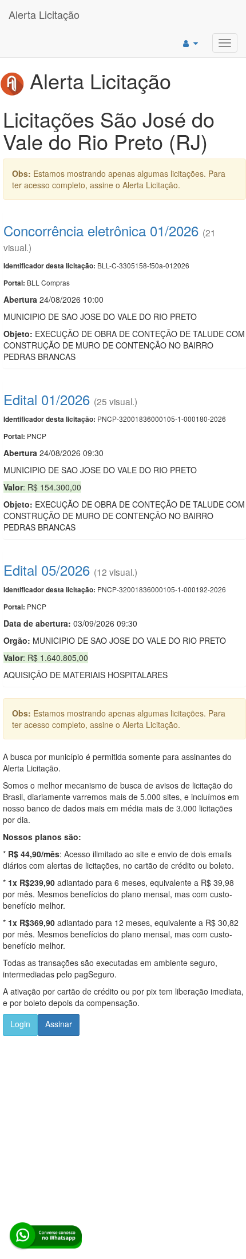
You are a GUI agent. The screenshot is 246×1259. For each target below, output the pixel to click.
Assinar (58, 1024)
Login (20, 1024)
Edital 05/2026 (46, 570)
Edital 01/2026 (46, 399)
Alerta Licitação (44, 14)
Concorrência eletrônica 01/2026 (101, 230)
